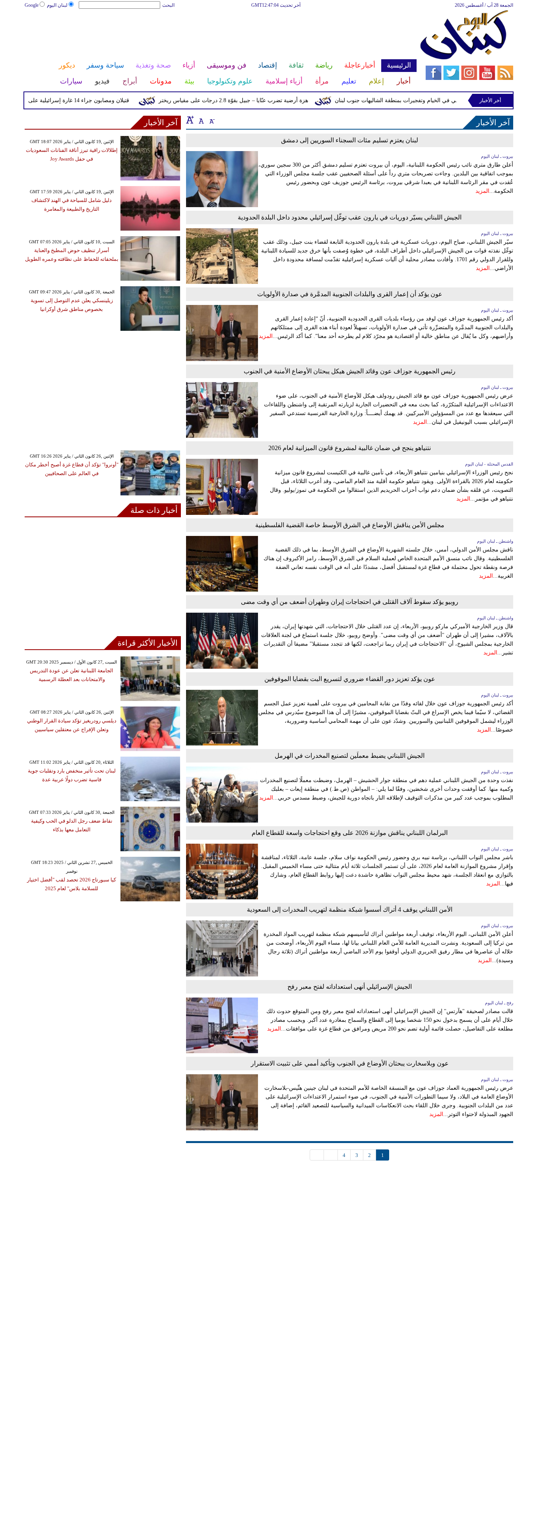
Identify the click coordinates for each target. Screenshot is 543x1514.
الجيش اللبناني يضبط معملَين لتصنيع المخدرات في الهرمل (350, 755)
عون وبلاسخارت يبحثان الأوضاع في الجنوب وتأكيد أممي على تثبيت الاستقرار (350, 1063)
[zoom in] (190, 120)
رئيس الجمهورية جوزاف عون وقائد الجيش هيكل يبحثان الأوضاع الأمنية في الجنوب (350, 371)
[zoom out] (211, 120)
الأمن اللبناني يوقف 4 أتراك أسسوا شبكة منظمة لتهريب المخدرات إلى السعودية (349, 909)
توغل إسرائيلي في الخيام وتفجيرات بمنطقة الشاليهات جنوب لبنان (427, 100)
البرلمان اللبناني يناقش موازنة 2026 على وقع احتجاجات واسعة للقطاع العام (350, 832)
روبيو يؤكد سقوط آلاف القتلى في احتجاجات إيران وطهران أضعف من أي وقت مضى (349, 601)
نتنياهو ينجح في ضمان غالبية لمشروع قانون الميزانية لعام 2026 (349, 447)
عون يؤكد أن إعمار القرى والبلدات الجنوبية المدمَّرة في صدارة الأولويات (349, 294)
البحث (168, 5)
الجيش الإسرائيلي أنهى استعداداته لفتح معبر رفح (349, 986)
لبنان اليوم (57, 5)
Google (32, 5)
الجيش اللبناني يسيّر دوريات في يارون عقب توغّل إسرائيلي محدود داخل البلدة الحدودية (350, 217)
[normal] (200, 120)
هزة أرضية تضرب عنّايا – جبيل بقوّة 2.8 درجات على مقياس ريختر (250, 100)
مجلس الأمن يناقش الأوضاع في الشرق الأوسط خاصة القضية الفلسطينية (349, 525)
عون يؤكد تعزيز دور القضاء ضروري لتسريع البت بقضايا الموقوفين (349, 678)
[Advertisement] (220, 35)
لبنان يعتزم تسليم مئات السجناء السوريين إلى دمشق (349, 140)
